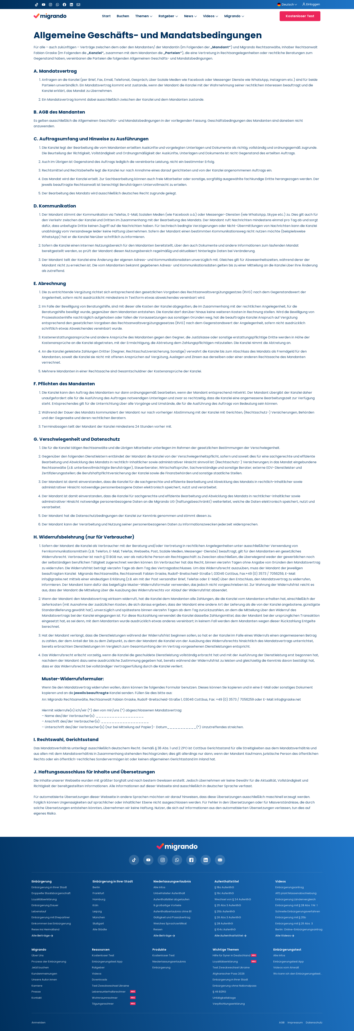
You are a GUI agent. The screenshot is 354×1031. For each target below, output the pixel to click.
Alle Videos (283, 935)
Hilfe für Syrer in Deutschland (231, 955)
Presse (36, 992)
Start (106, 16)
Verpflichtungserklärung (229, 1004)
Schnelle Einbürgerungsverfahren (297, 911)
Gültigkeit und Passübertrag (171, 917)
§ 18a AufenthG (224, 887)
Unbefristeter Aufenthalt (169, 893)
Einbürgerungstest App (107, 961)
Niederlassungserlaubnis (169, 961)
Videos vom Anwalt (286, 967)
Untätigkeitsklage (224, 998)
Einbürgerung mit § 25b (290, 917)
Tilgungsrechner (103, 1004)
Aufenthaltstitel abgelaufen (171, 899)
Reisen (157, 929)
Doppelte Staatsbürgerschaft (51, 893)
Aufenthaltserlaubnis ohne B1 (172, 911)
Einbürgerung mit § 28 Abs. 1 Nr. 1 (296, 905)
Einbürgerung (161, 967)
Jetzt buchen (40, 967)
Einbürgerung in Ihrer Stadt (49, 887)
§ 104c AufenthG (225, 929)
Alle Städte (100, 929)
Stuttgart (98, 923)
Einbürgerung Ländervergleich (295, 899)
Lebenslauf (39, 911)
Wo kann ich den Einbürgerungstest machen (297, 974)
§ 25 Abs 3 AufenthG (227, 905)
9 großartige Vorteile (167, 905)
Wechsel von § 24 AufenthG (232, 899)
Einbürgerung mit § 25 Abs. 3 (294, 923)
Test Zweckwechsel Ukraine (110, 986)
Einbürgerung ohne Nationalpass (234, 986)
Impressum (295, 1022)
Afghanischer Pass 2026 (229, 974)
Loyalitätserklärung (44, 899)
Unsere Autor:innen (44, 979)
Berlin (96, 887)
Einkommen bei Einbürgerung (51, 923)
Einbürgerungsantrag (289, 887)
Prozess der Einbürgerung (49, 961)
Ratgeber (166, 16)
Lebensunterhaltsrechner (109, 992)
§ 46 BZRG (219, 992)
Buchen (123, 16)
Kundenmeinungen (44, 974)
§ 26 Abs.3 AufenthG (227, 917)
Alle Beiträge (41, 935)
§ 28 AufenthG (223, 923)
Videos (208, 16)
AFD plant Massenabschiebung (296, 893)
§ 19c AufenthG (224, 893)
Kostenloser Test (103, 955)
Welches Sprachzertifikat (170, 923)
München (99, 917)
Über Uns (38, 955)
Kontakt (37, 998)
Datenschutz (314, 1022)
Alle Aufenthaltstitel (229, 935)
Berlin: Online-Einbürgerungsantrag (298, 929)
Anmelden (38, 1022)
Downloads (99, 979)
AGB (282, 1022)
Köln (95, 905)
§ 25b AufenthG (224, 911)
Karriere (37, 986)
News (188, 16)
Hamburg (99, 899)
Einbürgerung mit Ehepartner (51, 917)
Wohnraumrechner (105, 998)
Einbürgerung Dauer (45, 905)
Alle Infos (159, 887)
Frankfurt (98, 893)
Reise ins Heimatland (45, 929)
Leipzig (97, 911)
